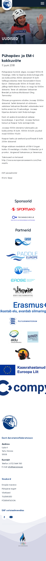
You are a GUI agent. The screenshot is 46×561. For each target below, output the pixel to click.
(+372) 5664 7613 (15, 463)
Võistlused (6, 492)
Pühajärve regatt (9, 488)
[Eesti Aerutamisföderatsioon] (7, 5)
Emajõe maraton (9, 485)
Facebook (4, 517)
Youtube (11, 517)
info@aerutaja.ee (15, 467)
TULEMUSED (7, 496)
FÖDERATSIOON (8, 500)
